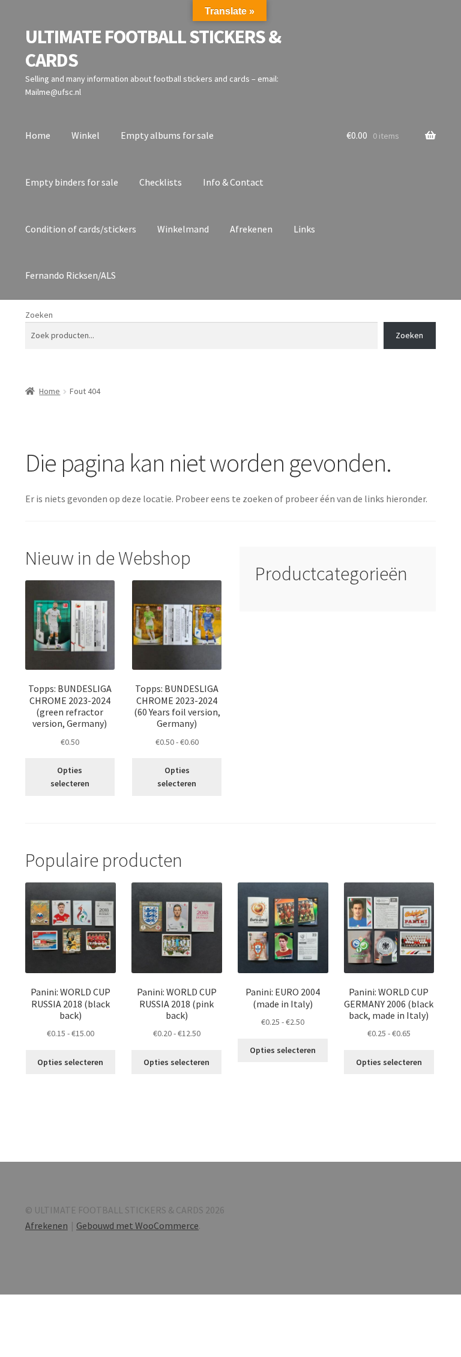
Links (304, 229)
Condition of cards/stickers (80, 229)
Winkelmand (183, 229)
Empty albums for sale (167, 135)
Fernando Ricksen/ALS (70, 275)
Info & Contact (233, 182)
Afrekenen (251, 229)
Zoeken (39, 314)
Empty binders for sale (71, 182)
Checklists (160, 182)
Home (37, 135)
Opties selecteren (69, 777)
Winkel (85, 135)
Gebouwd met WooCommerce (137, 1225)
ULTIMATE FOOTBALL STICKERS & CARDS (153, 48)
